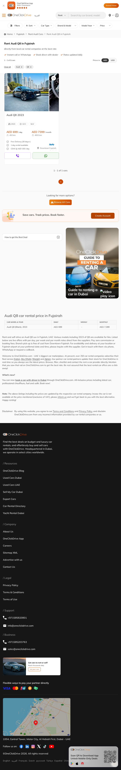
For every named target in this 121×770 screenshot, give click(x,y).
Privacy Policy (85, 411)
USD (113, 60)
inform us (62, 397)
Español (58, 760)
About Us (8, 531)
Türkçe (49, 760)
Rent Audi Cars (35, 34)
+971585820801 (17, 617)
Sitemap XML (10, 552)
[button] (4, 15)
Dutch (32, 760)
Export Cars (9, 498)
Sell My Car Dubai (13, 491)
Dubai (17, 359)
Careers (7, 545)
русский (40, 760)
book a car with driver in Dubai (30, 380)
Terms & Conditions (13, 592)
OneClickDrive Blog (13, 470)
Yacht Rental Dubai (13, 513)
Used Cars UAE (11, 484)
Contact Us (9, 566)
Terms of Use (10, 599)
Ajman (48, 359)
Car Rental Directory (14, 506)
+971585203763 (17, 642)
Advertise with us (12, 559)
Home (9, 34)
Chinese (68, 760)
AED (105, 60)
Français (23, 760)
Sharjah (36, 359)
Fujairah (20, 34)
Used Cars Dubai (12, 477)
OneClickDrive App (25, 4)
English (6, 760)
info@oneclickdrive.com (20, 625)
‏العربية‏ (14, 760)
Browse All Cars (62, 202)
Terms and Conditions (63, 411)
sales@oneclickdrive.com (21, 649)
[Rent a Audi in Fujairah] (26, 92)
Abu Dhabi (26, 359)
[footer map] (36, 717)
